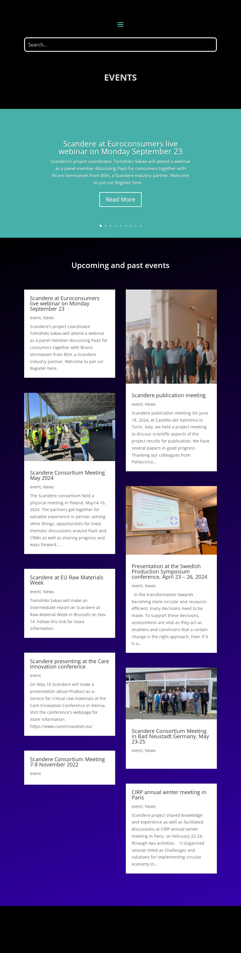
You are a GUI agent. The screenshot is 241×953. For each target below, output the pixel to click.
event (35, 317)
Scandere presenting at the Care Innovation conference (69, 664)
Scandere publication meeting (169, 395)
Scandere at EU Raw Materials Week (66, 580)
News (48, 317)
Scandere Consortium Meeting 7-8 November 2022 (67, 762)
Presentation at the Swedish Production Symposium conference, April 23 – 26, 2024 (169, 571)
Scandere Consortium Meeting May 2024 (67, 475)
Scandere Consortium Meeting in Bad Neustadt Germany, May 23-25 (170, 736)
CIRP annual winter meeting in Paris (169, 795)
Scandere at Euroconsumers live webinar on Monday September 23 (120, 147)
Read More (120, 199)
